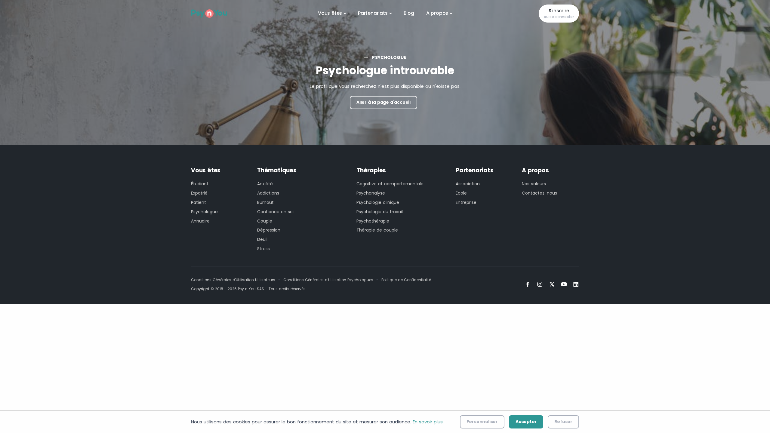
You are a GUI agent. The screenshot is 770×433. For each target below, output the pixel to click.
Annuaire (200, 221)
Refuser (563, 422)
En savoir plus (428, 422)
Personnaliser (482, 422)
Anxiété (265, 184)
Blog (409, 13)
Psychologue (389, 57)
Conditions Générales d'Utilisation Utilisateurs (233, 279)
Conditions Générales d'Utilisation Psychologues (328, 279)
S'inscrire (559, 14)
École (461, 193)
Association (468, 184)
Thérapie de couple (377, 230)
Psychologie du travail (379, 212)
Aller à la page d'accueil (383, 102)
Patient (198, 202)
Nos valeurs (534, 184)
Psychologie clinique (377, 202)
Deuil (262, 239)
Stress (263, 249)
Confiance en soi (275, 212)
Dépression (268, 230)
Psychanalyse (370, 193)
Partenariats (373, 13)
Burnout (265, 202)
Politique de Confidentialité (406, 279)
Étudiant (199, 184)
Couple (264, 221)
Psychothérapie (372, 221)
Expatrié (199, 193)
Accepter (526, 422)
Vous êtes (330, 13)
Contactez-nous (539, 193)
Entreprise (466, 202)
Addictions (268, 193)
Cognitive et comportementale (390, 184)
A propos (437, 13)
